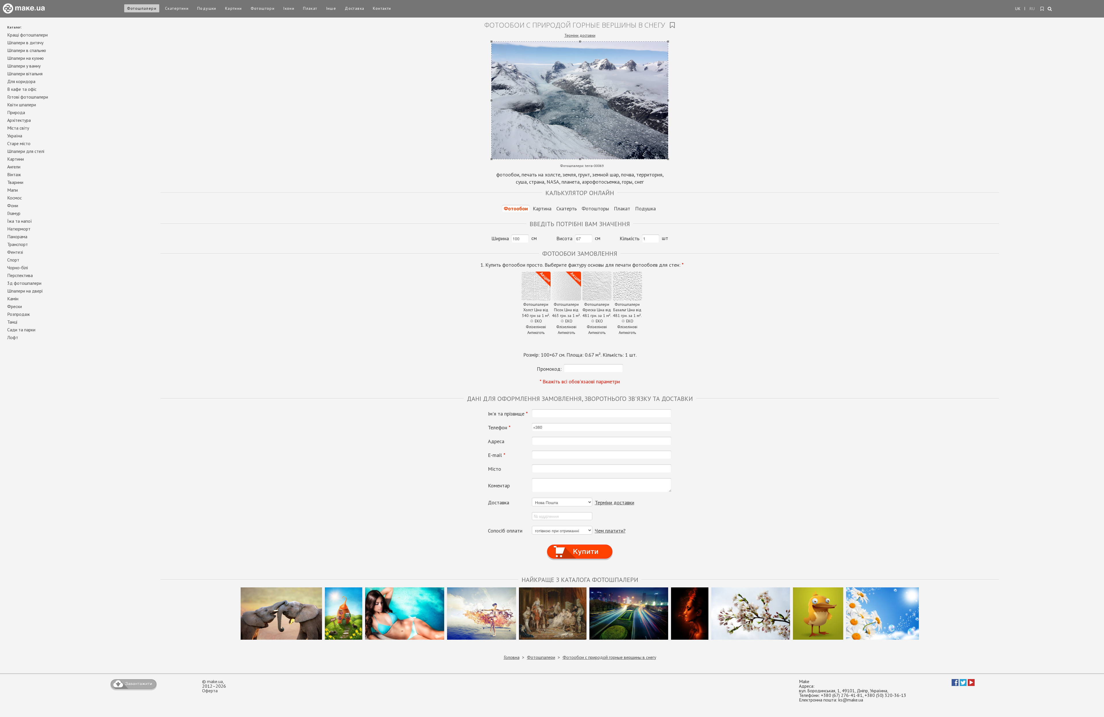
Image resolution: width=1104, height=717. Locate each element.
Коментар (499, 486)
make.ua (215, 681)
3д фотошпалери (24, 283)
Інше (331, 8)
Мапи (12, 190)
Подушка (645, 208)
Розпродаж (18, 314)
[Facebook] (955, 684)
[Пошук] (1050, 9)
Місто (494, 469)
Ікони (288, 8)
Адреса (496, 441)
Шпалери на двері (25, 291)
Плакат (310, 8)
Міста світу (18, 128)
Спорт (13, 260)
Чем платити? (610, 530)
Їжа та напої (19, 221)
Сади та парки (21, 329)
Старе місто (18, 143)
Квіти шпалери (21, 104)
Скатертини (177, 8)
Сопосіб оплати (505, 531)
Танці (12, 322)
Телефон (499, 427)
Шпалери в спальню (26, 50)
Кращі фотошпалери (27, 35)
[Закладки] (1042, 9)
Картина (542, 208)
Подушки (206, 8)
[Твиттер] (963, 684)
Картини (233, 8)
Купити (579, 546)
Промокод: (549, 369)
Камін (12, 298)
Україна (14, 136)
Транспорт (17, 244)
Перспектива (20, 275)
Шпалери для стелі (25, 151)
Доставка (354, 8)
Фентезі (15, 252)
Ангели (13, 167)
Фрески (14, 306)
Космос (14, 198)
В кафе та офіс (22, 89)
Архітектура (19, 120)
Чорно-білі (17, 267)
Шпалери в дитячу (25, 42)
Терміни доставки (579, 35)
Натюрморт (18, 229)
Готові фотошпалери (27, 97)
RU (1032, 8)
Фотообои (516, 208)
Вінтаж (14, 174)
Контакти (382, 8)
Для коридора (21, 81)
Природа (16, 112)
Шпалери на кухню (25, 58)
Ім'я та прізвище (508, 414)
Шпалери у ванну (24, 66)
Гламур (13, 213)
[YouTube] (971, 684)
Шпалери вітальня (25, 73)
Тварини (15, 182)
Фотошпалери (141, 8)
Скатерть (566, 208)
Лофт (12, 337)
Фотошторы (595, 208)
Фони (12, 205)
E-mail (496, 455)
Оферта (210, 690)
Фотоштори (263, 8)
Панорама (17, 236)
